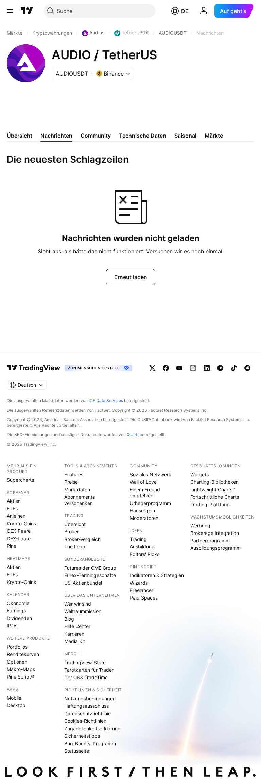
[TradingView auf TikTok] (234, 368)
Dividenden (19, 618)
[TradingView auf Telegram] (220, 368)
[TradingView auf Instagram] (193, 368)
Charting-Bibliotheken (214, 482)
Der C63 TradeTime (86, 677)
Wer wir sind (77, 604)
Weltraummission (82, 611)
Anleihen (16, 516)
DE (185, 10)
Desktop (16, 705)
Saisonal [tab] (185, 135)
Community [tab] (96, 135)
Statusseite (76, 751)
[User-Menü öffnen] (203, 11)
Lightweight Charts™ (213, 489)
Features (73, 474)
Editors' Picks (144, 554)
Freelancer (141, 590)
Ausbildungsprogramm (215, 548)
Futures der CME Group (90, 568)
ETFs (12, 508)
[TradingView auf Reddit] (247, 368)
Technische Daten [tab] (142, 135)
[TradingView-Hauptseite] (33, 368)
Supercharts (20, 480)
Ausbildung (142, 546)
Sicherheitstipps (82, 736)
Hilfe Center (77, 626)
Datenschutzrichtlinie (87, 713)
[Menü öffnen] (10, 11)
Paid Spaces (144, 598)
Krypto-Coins (21, 523)
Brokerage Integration (214, 533)
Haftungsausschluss (86, 706)
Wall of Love (143, 482)
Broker (71, 532)
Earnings (16, 610)
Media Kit (74, 641)
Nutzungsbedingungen (90, 698)
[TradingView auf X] (152, 368)
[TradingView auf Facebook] (166, 368)
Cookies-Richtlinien (85, 721)
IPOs (12, 625)
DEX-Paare (19, 538)
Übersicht (75, 524)
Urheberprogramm (150, 503)
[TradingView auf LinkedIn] (206, 368)
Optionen (17, 662)
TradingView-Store (85, 662)
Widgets (199, 474)
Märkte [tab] (214, 135)
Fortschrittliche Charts (214, 497)
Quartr (133, 434)
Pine (11, 546)
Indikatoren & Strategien (157, 575)
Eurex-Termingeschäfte (90, 575)
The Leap (74, 546)
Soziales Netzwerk (150, 474)
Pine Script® (20, 677)
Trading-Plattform (210, 504)
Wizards (139, 583)
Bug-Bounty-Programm (90, 743)
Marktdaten (77, 489)
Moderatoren (144, 518)
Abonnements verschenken (79, 500)
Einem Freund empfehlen (145, 492)
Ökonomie (18, 603)
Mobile (14, 698)
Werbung (200, 525)
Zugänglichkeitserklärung (92, 728)
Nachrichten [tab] (56, 135)
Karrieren (74, 634)
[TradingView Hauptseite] (27, 11)
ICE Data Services (106, 400)
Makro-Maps (21, 669)
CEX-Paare (19, 531)
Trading (138, 539)
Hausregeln (142, 510)
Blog (69, 619)
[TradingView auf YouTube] (179, 368)
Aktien (14, 501)
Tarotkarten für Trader (89, 670)
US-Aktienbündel (83, 583)
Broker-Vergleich (82, 539)
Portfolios (17, 647)
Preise (71, 482)
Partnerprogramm (210, 540)
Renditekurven (23, 654)
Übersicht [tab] (19, 135)
